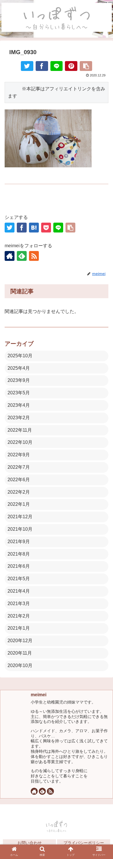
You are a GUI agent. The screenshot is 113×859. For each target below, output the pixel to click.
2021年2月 (19, 615)
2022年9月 (19, 454)
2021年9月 (19, 541)
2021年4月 (19, 591)
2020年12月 (20, 640)
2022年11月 (20, 430)
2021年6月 (19, 566)
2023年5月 (19, 392)
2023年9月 (19, 380)
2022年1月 (19, 504)
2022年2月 (19, 492)
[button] (101, 727)
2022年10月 (20, 442)
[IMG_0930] (34, 227)
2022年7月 (19, 467)
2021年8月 (19, 554)
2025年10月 (20, 355)
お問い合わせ (29, 842)
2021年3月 (19, 603)
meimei (38, 694)
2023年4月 (19, 405)
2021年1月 (19, 628)
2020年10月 (20, 665)
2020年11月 (20, 653)
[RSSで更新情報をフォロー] (34, 256)
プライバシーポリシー (83, 842)
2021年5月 (19, 578)
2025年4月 (19, 368)
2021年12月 (20, 516)
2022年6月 (19, 479)
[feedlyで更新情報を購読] (22, 256)
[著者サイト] (9, 256)
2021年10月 (20, 529)
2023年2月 (19, 417)
